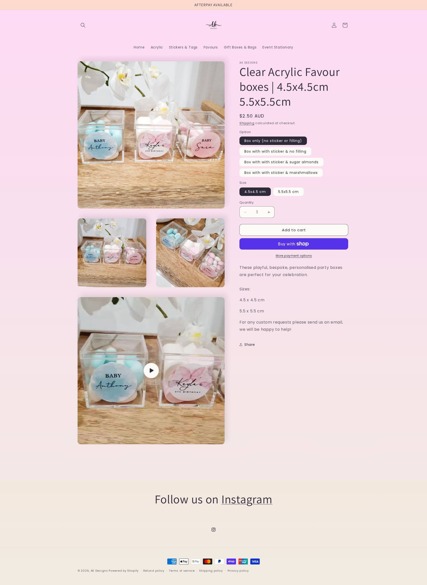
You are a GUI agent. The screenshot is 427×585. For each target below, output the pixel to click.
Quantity (246, 202)
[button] (83, 25)
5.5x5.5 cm (288, 191)
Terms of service (181, 571)
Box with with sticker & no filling (275, 151)
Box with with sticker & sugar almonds (281, 162)
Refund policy (153, 571)
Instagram (246, 499)
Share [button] (249, 344)
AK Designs (99, 571)
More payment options (294, 256)
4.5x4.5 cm (255, 191)
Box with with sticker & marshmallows (281, 172)
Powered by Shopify (124, 571)
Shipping (247, 123)
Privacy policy (238, 571)
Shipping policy (211, 571)
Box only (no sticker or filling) (273, 140)
